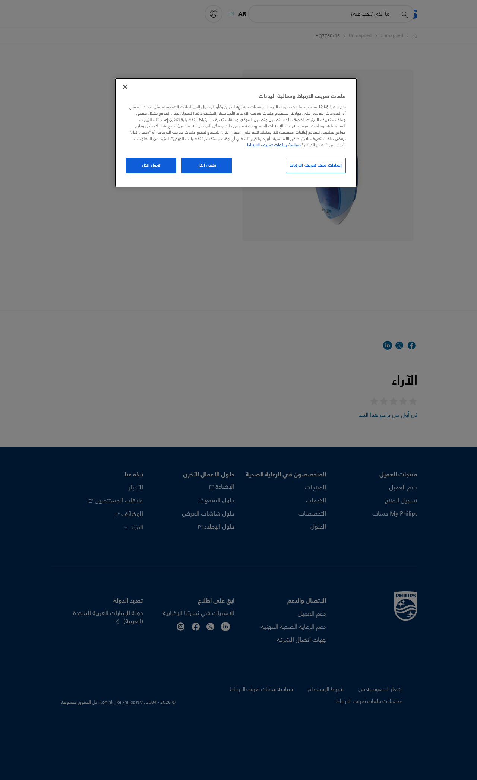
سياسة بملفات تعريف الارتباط (274, 145)
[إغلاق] (125, 87)
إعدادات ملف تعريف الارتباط (316, 165)
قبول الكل (151, 165)
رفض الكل (207, 165)
